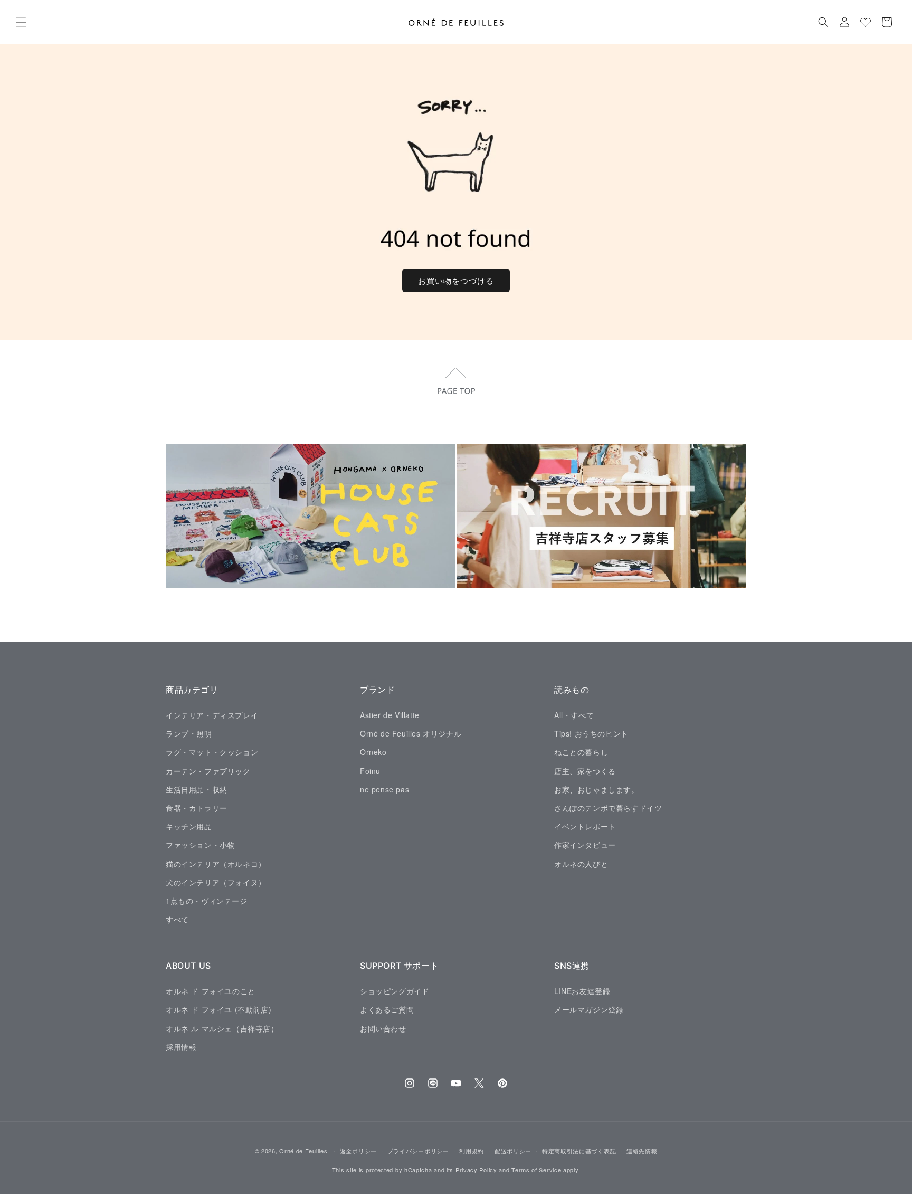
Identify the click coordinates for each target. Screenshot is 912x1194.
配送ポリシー (513, 1151)
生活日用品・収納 (196, 789)
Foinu (370, 770)
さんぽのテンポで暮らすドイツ (608, 807)
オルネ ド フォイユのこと (210, 990)
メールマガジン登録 (588, 1009)
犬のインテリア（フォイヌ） (216, 881)
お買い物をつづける (456, 280)
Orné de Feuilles (303, 1151)
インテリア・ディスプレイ (212, 714)
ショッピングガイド (394, 990)
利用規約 (471, 1151)
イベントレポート (585, 826)
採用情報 (181, 1046)
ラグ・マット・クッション (212, 752)
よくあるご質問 (387, 1009)
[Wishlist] (865, 22)
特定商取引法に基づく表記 (579, 1151)
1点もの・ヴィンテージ (207, 900)
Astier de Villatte (390, 714)
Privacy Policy (476, 1170)
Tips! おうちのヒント (591, 733)
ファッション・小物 (200, 844)
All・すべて (574, 714)
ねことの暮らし (581, 752)
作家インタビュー (585, 844)
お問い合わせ (383, 1028)
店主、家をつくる (585, 770)
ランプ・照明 (189, 733)
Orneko (373, 752)
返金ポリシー (358, 1151)
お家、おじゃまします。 (596, 789)
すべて (177, 918)
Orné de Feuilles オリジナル (410, 733)
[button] (21, 22)
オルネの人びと (581, 863)
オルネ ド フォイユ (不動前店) (218, 1009)
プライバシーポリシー (418, 1151)
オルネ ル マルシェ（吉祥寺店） (222, 1028)
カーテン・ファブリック (208, 770)
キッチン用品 (189, 826)
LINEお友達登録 (582, 990)
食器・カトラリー (196, 807)
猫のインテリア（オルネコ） (216, 863)
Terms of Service (536, 1170)
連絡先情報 (642, 1151)
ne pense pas (384, 789)
